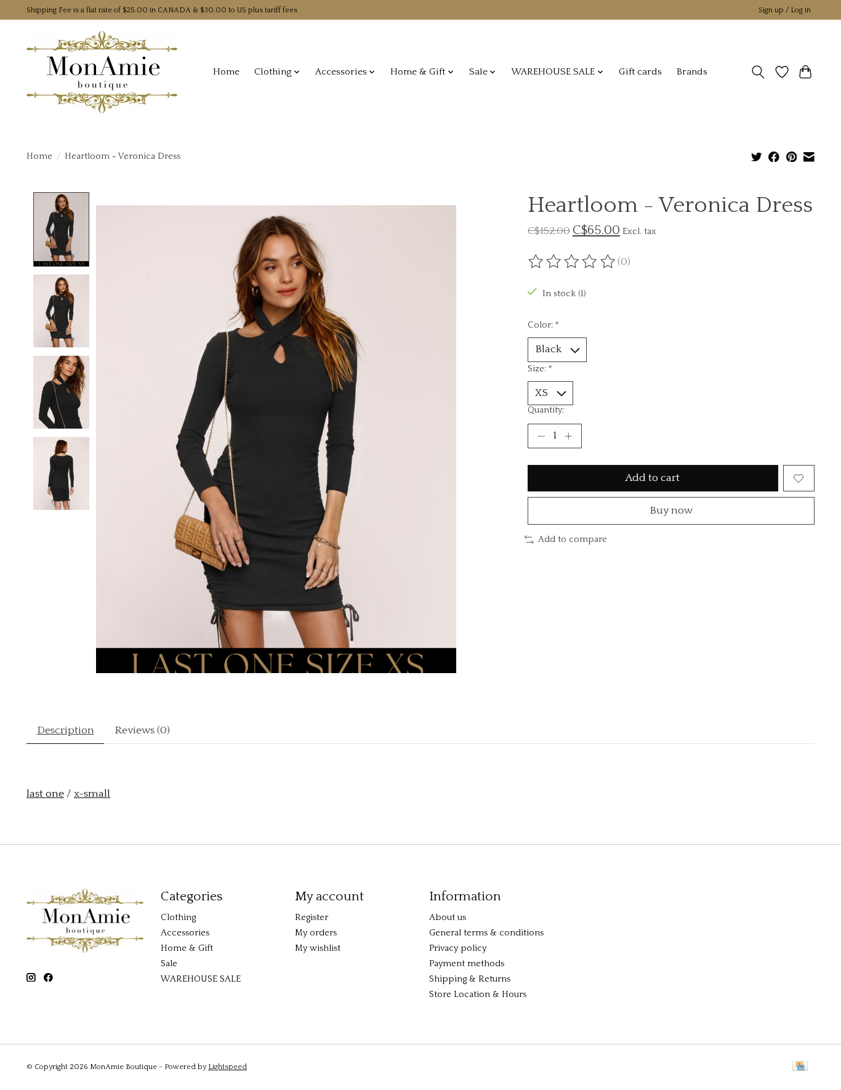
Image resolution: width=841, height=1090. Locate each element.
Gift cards (640, 72)
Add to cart (653, 478)
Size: (540, 369)
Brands (692, 72)
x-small (92, 794)
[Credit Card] (800, 1067)
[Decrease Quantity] (541, 436)
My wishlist (317, 948)
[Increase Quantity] (568, 436)
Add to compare (572, 539)
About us (447, 917)
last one (45, 794)
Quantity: (546, 410)
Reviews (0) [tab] (142, 730)
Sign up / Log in (785, 10)
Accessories (185, 933)
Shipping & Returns (469, 979)
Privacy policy (457, 948)
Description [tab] (65, 730)
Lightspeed (227, 1067)
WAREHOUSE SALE (201, 979)
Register (311, 917)
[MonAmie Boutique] (101, 71)
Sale (169, 964)
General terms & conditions (486, 933)
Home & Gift (187, 948)
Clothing (178, 917)
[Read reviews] (573, 262)
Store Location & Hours (477, 994)
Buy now (671, 510)
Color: (543, 325)
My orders (316, 933)
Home (226, 72)
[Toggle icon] (758, 72)
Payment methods (466, 964)
